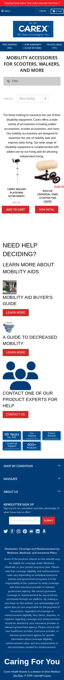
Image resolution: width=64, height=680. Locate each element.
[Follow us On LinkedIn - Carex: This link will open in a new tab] (38, 531)
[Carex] (33, 30)
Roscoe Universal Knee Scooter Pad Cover (47, 196)
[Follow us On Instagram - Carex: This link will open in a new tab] (18, 531)
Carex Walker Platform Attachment (16, 192)
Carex (47, 675)
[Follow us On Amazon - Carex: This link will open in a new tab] (44, 531)
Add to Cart (15, 209)
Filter (15, 81)
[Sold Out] (47, 171)
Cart (59, 11)
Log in (42, 11)
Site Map (18, 675)
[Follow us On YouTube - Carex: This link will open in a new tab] (31, 531)
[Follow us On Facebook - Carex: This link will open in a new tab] (12, 531)
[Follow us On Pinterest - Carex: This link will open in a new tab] (25, 531)
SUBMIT (48, 520)
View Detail (46, 209)
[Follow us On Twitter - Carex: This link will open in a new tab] (6, 531)
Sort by (8, 99)
